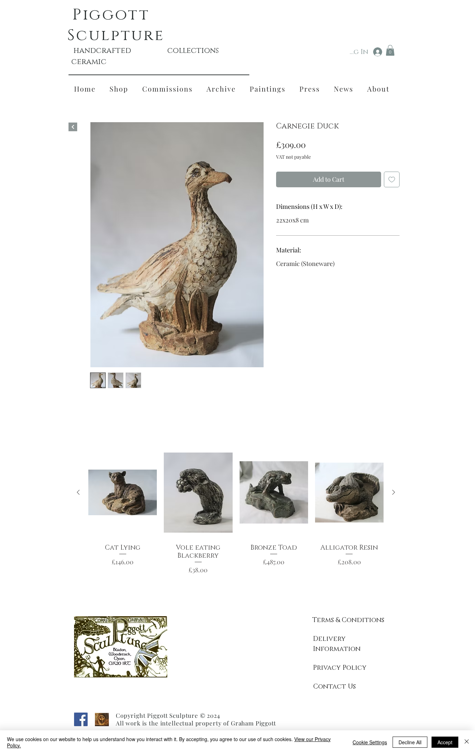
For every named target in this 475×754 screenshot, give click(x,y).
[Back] (73, 127)
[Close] (466, 742)
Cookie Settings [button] (370, 742)
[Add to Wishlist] (392, 179)
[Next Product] (393, 492)
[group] (236, 514)
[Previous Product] (78, 492)
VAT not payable (293, 157)
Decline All (409, 742)
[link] (390, 50)
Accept (444, 742)
